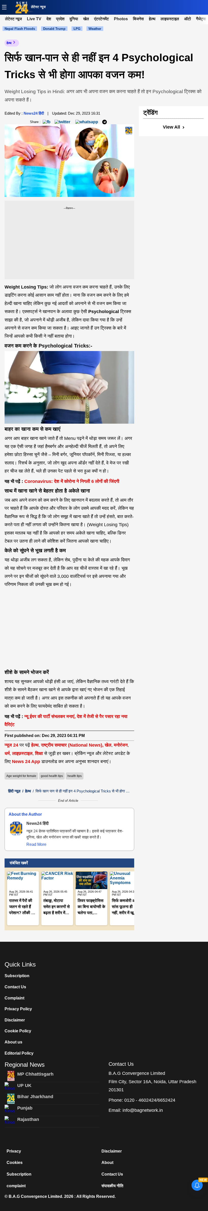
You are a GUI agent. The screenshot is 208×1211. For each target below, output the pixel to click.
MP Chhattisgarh (35, 1074)
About (107, 1162)
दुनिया (74, 19)
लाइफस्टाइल (170, 19)
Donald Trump (54, 29)
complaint (16, 1186)
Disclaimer (15, 1020)
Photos (121, 19)
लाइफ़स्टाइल (22, 753)
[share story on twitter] (63, 121)
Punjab (24, 1108)
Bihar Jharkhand (35, 1096)
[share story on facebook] (46, 121)
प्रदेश (60, 19)
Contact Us (15, 987)
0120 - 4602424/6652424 (149, 1100)
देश (48, 19)
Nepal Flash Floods (20, 29)
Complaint (14, 998)
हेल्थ (152, 19)
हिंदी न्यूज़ (14, 791)
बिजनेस (138, 19)
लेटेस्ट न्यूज (38, 7)
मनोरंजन (121, 745)
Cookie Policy (18, 1031)
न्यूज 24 (12, 745)
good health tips (52, 776)
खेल (86, 19)
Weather (95, 29)
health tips (74, 776)
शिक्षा (39, 753)
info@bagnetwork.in (143, 1110)
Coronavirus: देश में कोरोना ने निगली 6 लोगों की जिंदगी (71, 481)
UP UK (24, 1085)
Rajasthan (28, 1119)
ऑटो (187, 19)
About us (13, 1042)
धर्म (7, 753)
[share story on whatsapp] (86, 121)
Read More (36, 844)
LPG (77, 29)
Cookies (15, 1162)
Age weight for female (21, 776)
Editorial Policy (19, 1053)
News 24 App (26, 761)
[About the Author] (16, 828)
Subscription (17, 976)
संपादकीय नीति (112, 1186)
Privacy (14, 1151)
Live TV (24, 7)
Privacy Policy (18, 1009)
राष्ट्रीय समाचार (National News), (72, 745)
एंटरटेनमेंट (101, 19)
